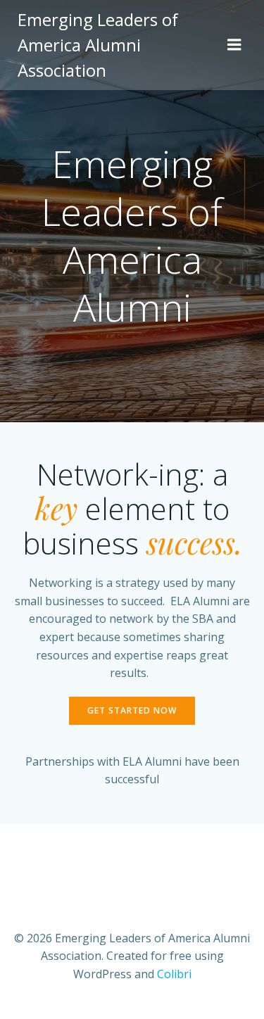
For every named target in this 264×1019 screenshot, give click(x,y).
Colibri (174, 974)
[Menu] (234, 45)
